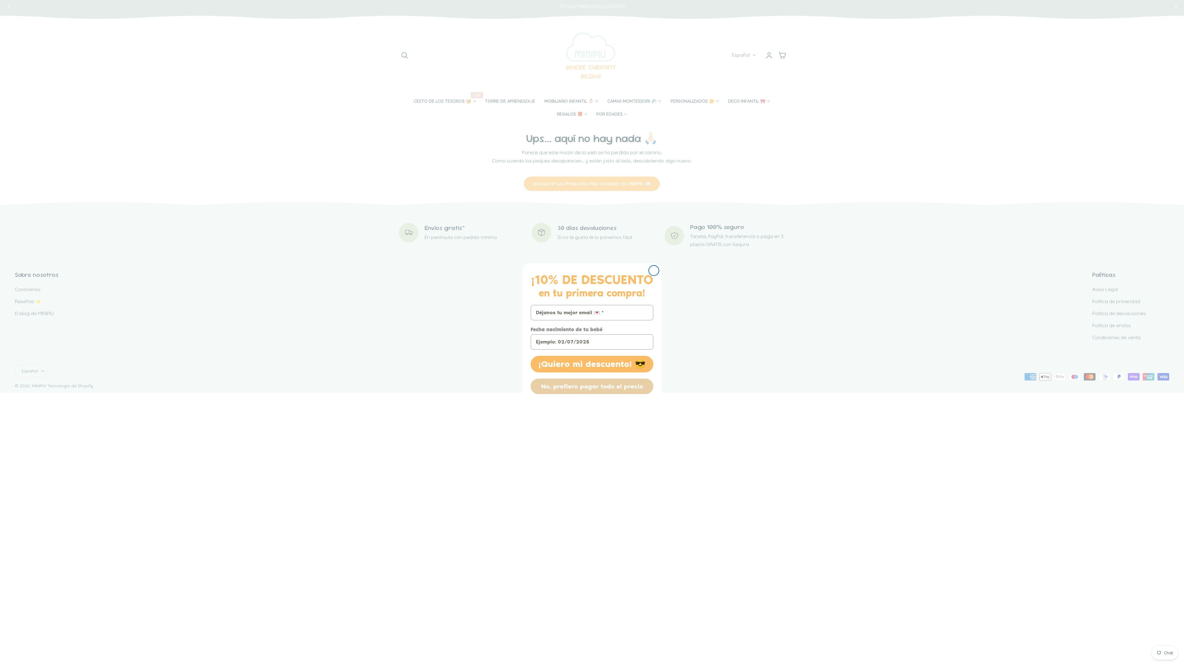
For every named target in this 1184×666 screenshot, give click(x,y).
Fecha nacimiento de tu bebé (566, 329)
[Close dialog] (654, 270)
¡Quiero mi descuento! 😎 (592, 364)
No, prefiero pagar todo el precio (592, 386)
